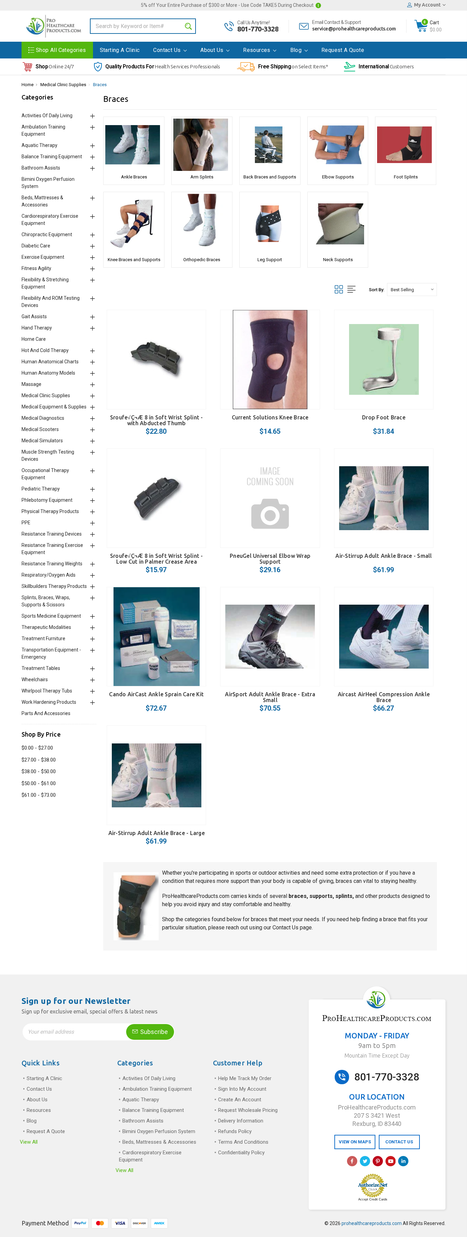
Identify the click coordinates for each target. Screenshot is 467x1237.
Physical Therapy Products (50, 511)
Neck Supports (338, 259)
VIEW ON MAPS (355, 1141)
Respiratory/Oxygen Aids (49, 575)
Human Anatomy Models (48, 373)
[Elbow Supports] (337, 145)
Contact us (167, 50)
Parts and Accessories (46, 713)
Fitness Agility (36, 268)
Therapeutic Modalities (46, 627)
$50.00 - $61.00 (39, 783)
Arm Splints (201, 176)
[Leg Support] (269, 224)
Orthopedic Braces (201, 259)
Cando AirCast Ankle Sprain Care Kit (156, 694)
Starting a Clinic (120, 50)
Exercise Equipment (43, 257)
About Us (212, 50)
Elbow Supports (338, 176)
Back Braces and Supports (269, 176)
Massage (31, 384)
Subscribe (153, 1031)
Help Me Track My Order (244, 1078)
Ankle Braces (134, 176)
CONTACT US (399, 1141)
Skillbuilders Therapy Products (54, 586)
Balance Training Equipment (52, 156)
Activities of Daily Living (47, 115)
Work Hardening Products (49, 702)
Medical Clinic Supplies (63, 84)
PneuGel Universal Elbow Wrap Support (270, 559)
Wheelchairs (35, 679)
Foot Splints (406, 176)
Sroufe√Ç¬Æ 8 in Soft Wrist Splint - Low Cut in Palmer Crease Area (156, 559)
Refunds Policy (235, 1131)
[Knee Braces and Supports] (133, 224)
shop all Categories (61, 50)
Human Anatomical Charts (50, 361)
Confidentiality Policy (241, 1152)
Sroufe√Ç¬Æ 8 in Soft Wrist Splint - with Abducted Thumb (156, 420)
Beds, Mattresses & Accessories (159, 1142)
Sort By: (376, 289)
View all (29, 1142)
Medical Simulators (42, 440)
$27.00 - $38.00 (39, 760)
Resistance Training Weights (52, 563)
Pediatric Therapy (41, 489)
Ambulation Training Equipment (157, 1089)
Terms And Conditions (243, 1142)
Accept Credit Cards (372, 1199)
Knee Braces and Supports (134, 259)
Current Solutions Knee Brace (270, 417)
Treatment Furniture (43, 638)
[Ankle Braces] (133, 145)
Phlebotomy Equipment (47, 500)
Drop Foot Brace (383, 417)
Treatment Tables (41, 668)
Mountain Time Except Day (377, 1055)
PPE (26, 522)
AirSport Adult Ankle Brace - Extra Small (270, 697)
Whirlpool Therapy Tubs (47, 691)
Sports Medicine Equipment (51, 616)
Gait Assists (34, 316)
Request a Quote (342, 50)
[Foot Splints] (405, 145)
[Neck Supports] (337, 224)
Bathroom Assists (41, 168)
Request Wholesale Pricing (248, 1110)
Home (28, 84)
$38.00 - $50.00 (39, 771)
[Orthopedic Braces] (201, 224)
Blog (296, 50)
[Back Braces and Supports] (269, 145)
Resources (257, 50)
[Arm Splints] (201, 145)
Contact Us (285, 927)
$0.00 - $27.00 (37, 748)
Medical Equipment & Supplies (54, 406)
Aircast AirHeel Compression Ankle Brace (384, 697)
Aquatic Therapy (39, 145)
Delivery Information (240, 1121)
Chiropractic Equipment (47, 234)
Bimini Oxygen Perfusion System (158, 1131)
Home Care (34, 339)
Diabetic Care (36, 245)
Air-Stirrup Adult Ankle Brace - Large (156, 833)
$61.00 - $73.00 (39, 795)
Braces (100, 84)
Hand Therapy (37, 328)
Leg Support (269, 259)
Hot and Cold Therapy (45, 350)
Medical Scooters (40, 429)
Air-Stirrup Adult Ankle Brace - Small (383, 556)
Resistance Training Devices (52, 534)
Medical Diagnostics (43, 418)
